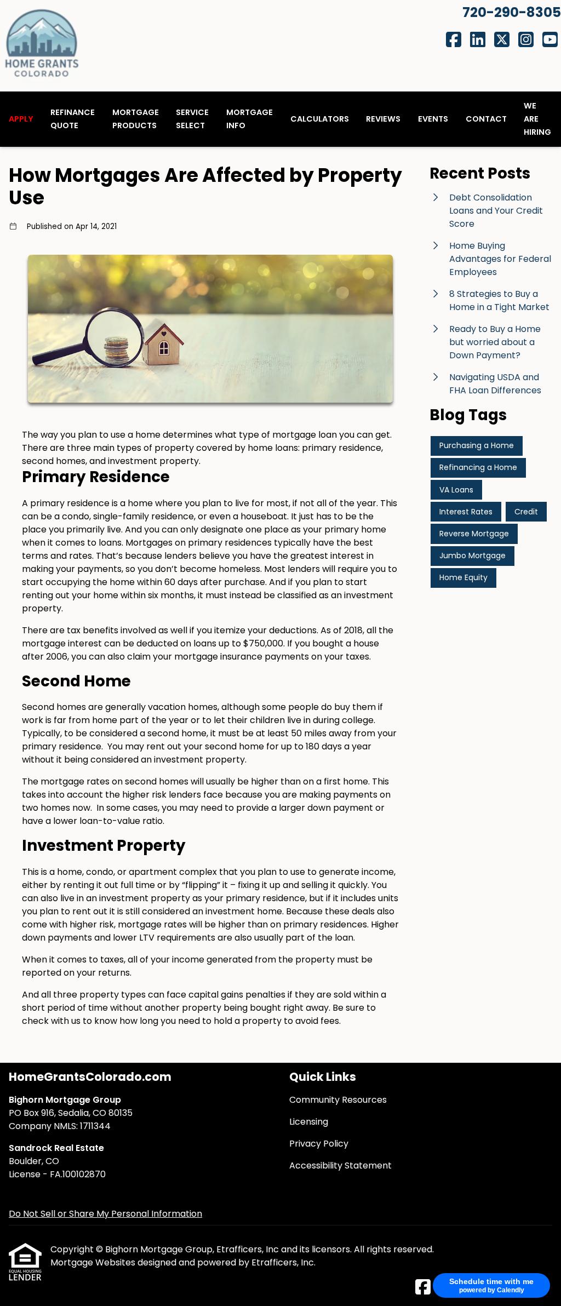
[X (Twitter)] (502, 40)
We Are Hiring (537, 119)
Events (433, 118)
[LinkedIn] (478, 40)
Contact (486, 118)
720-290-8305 (511, 12)
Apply (21, 118)
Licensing (308, 1121)
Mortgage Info (249, 119)
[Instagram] (526, 40)
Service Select (192, 119)
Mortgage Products (135, 119)
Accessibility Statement (340, 1165)
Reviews (383, 118)
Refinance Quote (72, 119)
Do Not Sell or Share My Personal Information (105, 1213)
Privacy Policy (318, 1143)
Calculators (319, 118)
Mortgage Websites (94, 1262)
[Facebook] (454, 40)
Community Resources (338, 1099)
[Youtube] (550, 40)
